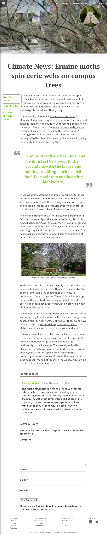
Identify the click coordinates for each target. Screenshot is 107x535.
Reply (68, 383)
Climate (7, 112)
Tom (62, 532)
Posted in (8, 109)
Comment (26, 439)
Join (93, 3)
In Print (75, 3)
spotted (75, 233)
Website (24, 490)
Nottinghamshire (67, 324)
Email (24, 479)
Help (67, 526)
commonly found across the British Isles (47, 317)
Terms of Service (40, 521)
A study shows (55, 300)
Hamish (67, 532)
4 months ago (50, 383)
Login (67, 523)
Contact (100, 3)
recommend (36, 359)
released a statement (62, 116)
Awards (66, 3)
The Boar (47, 532)
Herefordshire (48, 324)
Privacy (40, 523)
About (58, 3)
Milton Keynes (28, 328)
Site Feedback (40, 526)
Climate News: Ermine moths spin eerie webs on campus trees (53, 75)
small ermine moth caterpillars (42, 106)
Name (24, 469)
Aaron (74, 532)
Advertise (85, 3)
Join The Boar (67, 521)
